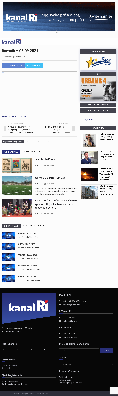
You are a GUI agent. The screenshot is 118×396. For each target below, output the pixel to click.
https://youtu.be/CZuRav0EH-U (29, 259)
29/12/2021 (50, 213)
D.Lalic (39, 165)
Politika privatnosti (66, 377)
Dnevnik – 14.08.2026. (28, 276)
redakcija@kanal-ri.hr (13, 331)
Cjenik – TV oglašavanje (10, 381)
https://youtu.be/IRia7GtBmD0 (29, 237)
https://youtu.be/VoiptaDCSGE (29, 269)
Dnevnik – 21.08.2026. (28, 233)
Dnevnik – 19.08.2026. (28, 255)
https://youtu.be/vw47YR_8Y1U (14, 116)
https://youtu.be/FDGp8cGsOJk (29, 280)
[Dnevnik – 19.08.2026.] (8, 257)
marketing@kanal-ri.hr (71, 305)
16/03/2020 (50, 184)
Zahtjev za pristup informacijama (71, 383)
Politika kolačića (65, 380)
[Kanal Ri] (11, 41)
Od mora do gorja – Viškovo (50, 178)
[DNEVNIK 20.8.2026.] (8, 246)
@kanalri (89, 119)
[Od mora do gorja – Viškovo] (17, 185)
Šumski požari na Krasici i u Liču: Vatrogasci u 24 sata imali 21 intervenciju (106, 174)
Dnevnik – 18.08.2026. (28, 266)
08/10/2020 (50, 165)
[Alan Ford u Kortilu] (17, 165)
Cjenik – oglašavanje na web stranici (15, 384)
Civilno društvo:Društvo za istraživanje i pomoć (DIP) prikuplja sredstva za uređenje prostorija (56, 204)
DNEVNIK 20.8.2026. (27, 244)
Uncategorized (43, 142)
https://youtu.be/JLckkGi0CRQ (29, 248)
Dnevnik (30, 142)
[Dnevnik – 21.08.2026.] (8, 235)
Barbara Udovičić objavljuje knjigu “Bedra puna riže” (106, 137)
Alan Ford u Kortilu (45, 159)
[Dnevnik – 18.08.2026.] (8, 267)
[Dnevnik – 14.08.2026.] (8, 278)
